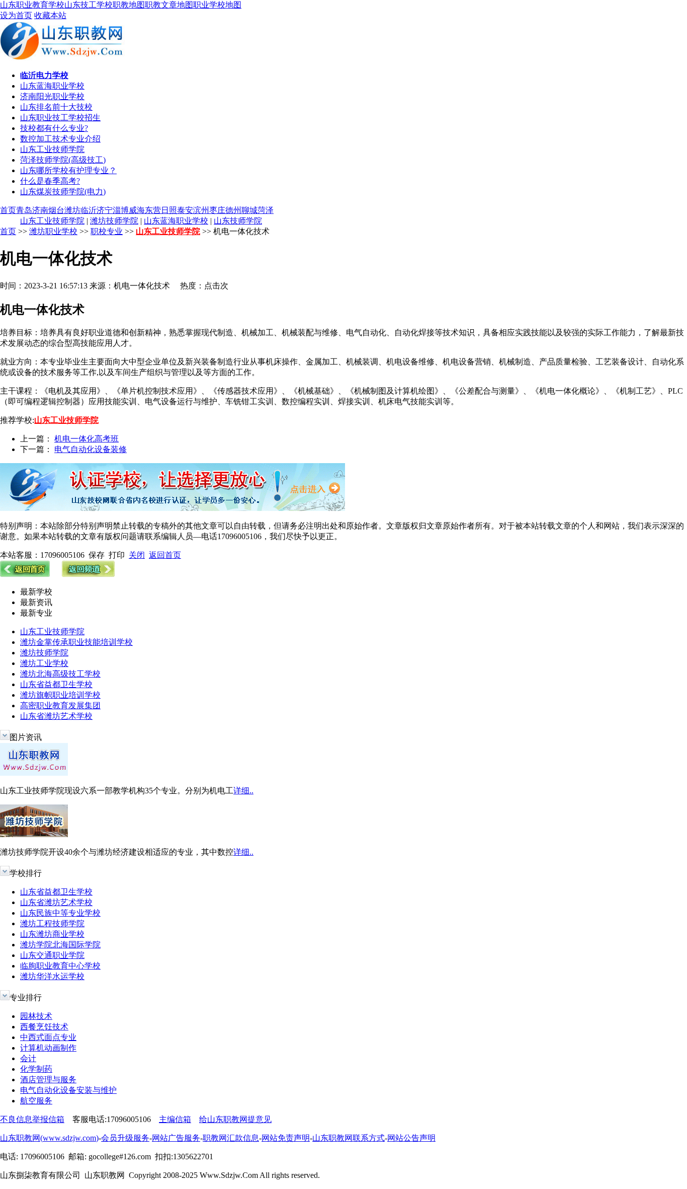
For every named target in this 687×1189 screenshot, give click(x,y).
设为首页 (16, 15)
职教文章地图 (169, 5)
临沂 (88, 210)
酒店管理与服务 (48, 1079)
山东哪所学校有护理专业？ (68, 170)
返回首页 (165, 555)
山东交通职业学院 (52, 955)
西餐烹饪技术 (44, 1026)
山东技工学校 (88, 5)
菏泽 (265, 210)
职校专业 (107, 231)
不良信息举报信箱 (32, 1119)
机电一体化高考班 (86, 438)
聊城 (249, 210)
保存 (97, 555)
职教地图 (129, 5)
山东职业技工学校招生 (60, 117)
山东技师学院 (238, 220)
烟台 (56, 210)
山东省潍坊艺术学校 (56, 716)
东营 (153, 210)
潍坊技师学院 (114, 220)
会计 (28, 1058)
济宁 (105, 210)
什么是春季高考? (50, 181)
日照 (169, 210)
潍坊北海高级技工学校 (60, 674)
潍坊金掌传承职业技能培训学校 (76, 642)
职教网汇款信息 (231, 1138)
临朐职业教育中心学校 (60, 965)
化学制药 (36, 1069)
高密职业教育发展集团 (60, 705)
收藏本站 (50, 15)
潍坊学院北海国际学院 (60, 944)
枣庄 (217, 210)
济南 (40, 210)
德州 (233, 210)
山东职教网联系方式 (348, 1138)
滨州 (201, 210)
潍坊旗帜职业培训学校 (60, 695)
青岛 (24, 210)
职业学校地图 (217, 5)
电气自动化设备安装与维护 (68, 1090)
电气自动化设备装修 (90, 449)
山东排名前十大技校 (56, 107)
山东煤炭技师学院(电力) (63, 191)
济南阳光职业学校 (52, 96)
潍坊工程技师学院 (52, 923)
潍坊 (72, 210)
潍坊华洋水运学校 (52, 976)
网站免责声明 (286, 1138)
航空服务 (36, 1100)
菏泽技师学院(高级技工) (63, 160)
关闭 (137, 555)
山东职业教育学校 (32, 5)
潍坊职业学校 (53, 231)
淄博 (121, 210)
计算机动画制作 (48, 1048)
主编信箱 (175, 1119)
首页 (8, 210)
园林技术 (36, 1016)
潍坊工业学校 (44, 663)
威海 (137, 210)
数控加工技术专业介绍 (60, 138)
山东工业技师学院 (52, 149)
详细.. (243, 790)
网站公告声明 (411, 1138)
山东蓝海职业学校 (52, 86)
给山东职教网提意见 (235, 1119)
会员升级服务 (125, 1138)
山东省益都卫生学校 (56, 684)
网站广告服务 (176, 1138)
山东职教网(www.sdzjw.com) (49, 1138)
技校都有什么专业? (54, 128)
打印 (117, 555)
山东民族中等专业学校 (60, 913)
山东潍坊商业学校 (52, 934)
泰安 (185, 210)
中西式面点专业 (48, 1037)
